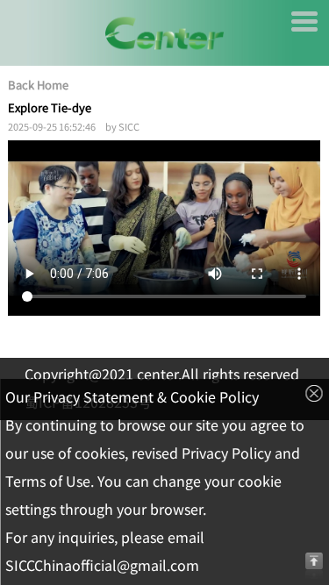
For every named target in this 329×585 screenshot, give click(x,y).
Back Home (38, 85)
